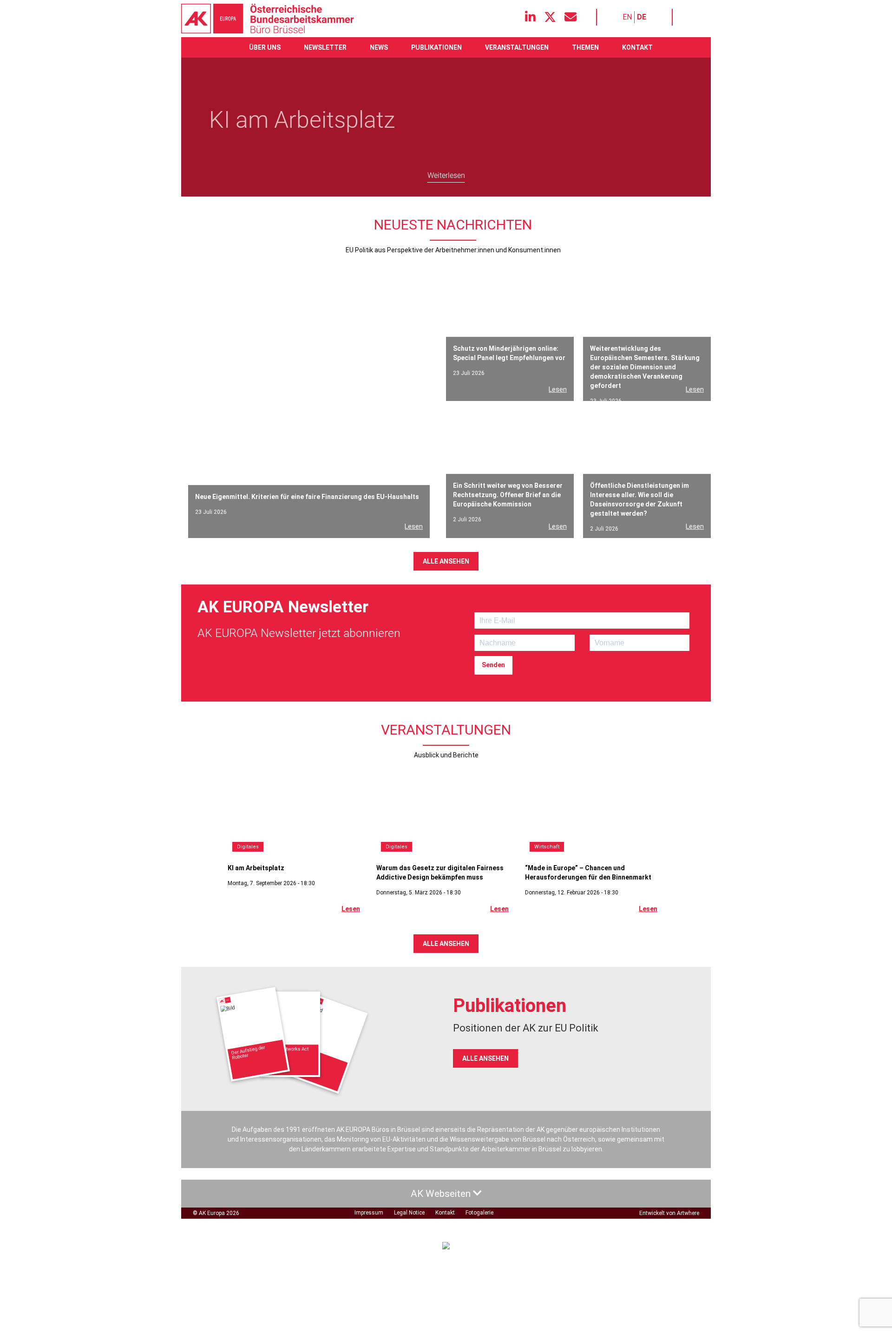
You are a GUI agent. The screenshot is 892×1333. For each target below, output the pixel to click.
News (379, 47)
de (641, 17)
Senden (493, 665)
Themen (585, 47)
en (627, 17)
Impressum (368, 1212)
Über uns (265, 47)
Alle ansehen (446, 561)
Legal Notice (409, 1212)
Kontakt (637, 47)
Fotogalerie (479, 1212)
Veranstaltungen (517, 47)
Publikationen (436, 47)
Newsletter (325, 47)
